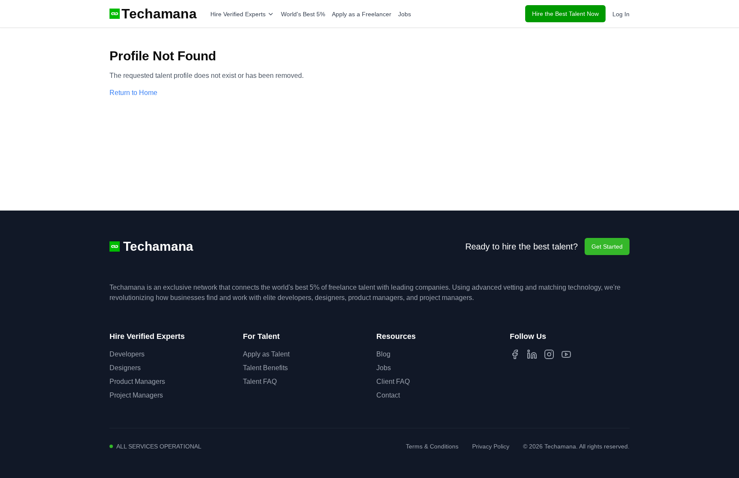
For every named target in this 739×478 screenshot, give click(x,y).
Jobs (404, 14)
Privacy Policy (490, 446)
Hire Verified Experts (238, 14)
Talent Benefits (265, 367)
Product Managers (137, 381)
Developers (127, 354)
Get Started (607, 246)
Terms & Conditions (432, 446)
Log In (621, 14)
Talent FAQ (260, 381)
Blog (383, 354)
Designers (125, 367)
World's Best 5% (303, 14)
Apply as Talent (266, 354)
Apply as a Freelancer (361, 14)
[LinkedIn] (532, 354)
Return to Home (133, 92)
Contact (388, 395)
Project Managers (136, 395)
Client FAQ (393, 381)
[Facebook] (515, 354)
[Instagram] (549, 354)
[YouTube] (566, 354)
